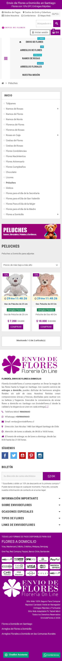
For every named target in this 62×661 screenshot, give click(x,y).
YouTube (22, 455)
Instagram (40, 455)
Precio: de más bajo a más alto (17, 265)
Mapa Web (44, 15)
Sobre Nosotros (11, 15)
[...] (47, 407)
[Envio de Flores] (13, 27)
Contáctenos (29, 15)
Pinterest (31, 455)
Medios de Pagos (11, 12)
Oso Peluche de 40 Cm (46, 304)
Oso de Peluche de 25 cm (16, 304)
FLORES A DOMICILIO (19, 542)
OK (53, 476)
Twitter (13, 455)
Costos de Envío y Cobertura (36, 12)
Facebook (5, 455)
